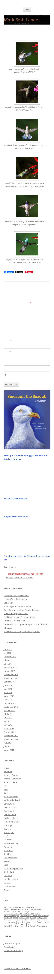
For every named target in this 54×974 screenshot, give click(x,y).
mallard (33, 918)
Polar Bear (8, 850)
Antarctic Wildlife (26, 909)
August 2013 (9, 710)
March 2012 (9, 728)
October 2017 (10, 656)
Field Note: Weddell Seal (15, 620)
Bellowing (37, 909)
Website (7, 363)
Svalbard (8, 875)
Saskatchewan (10, 857)
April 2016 (8, 692)
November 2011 (11, 739)
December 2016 (11, 674)
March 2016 (9, 696)
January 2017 (9, 671)
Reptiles (7, 854)
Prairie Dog (35, 920)
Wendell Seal (10, 886)
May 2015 (8, 699)
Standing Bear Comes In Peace (18, 606)
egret (17, 916)
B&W (6, 789)
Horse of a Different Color (15, 599)
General (7, 829)
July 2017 (7, 660)
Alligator (34, 907)
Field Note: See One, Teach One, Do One (22, 631)
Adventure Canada (11, 907)
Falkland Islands (11, 818)
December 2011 (11, 735)
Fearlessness (25, 916)
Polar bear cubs (18, 920)
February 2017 (10, 667)
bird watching (9, 911)
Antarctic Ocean (11, 775)
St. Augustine (39, 922)
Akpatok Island (24, 907)
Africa (6, 768)
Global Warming (42, 916)
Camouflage (9, 803)
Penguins (8, 847)
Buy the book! (10, 567)
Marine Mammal (11, 843)
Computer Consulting (13, 950)
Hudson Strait (24, 918)
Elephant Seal (10, 814)
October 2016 (10, 681)
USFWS (7, 882)
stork (47, 922)
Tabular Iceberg (11, 879)
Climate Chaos (10, 807)
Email (7, 351)
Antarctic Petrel (10, 782)
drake (37, 914)
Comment (8, 307)
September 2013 (11, 707)
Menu (27, 9)
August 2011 (9, 742)
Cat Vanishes (10, 602)
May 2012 (8, 724)
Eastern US (9, 811)
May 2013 (8, 721)
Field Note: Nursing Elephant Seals (19, 617)
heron (15, 918)
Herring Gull (9, 832)
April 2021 (8, 653)
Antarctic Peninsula (12, 778)
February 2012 (10, 732)
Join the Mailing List (12, 943)
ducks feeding (9, 916)
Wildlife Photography (38, 926)
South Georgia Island (13, 868)
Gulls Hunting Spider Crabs (16, 613)
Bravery (18, 911)
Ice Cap (7, 836)
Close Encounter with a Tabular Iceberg (21, 610)
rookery (7, 922)
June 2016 (8, 685)
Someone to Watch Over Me (16, 595)
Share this (40, 272)
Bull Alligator (26, 911)
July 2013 (7, 714)
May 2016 (8, 689)
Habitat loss (8, 918)
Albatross (8, 771)
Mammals (8, 839)
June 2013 (8, 717)
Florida (33, 916)
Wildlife (22, 925)
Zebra (6, 890)
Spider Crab (9, 872)
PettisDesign (9, 947)
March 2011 (9, 750)
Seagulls (7, 861)
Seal (6, 864)
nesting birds (41, 918)
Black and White (11, 796)
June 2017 (8, 663)
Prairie (28, 920)
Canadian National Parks (13, 914)
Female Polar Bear (12, 821)
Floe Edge (8, 825)
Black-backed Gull (12, 800)
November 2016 (11, 678)
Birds (6, 793)
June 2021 (8, 649)
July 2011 (7, 746)
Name (7, 340)
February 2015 (10, 703)
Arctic (6, 785)
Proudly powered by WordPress (17, 968)
